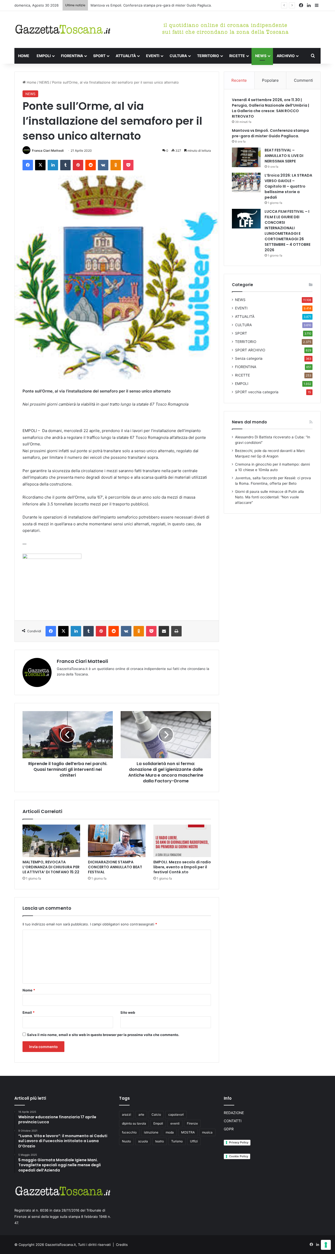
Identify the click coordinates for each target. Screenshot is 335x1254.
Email (29, 1012)
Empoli (158, 1123)
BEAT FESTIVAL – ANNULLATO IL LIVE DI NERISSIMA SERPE (284, 156)
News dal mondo (249, 422)
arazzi (126, 1114)
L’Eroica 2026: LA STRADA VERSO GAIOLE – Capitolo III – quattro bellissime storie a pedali (288, 186)
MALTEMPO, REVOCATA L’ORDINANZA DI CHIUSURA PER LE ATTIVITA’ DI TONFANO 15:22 (51, 867)
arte (141, 1114)
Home (31, 82)
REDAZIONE (234, 1113)
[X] (40, 165)
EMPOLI (44, 55)
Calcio (156, 1114)
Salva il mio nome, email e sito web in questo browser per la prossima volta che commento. (103, 1035)
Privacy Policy (238, 1142)
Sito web (127, 1012)
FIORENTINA (72, 55)
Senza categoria (249, 358)
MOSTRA (188, 1132)
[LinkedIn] (53, 165)
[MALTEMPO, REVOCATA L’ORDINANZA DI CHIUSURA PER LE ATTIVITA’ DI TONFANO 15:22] (51, 841)
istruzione (151, 1132)
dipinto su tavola (134, 1123)
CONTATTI (233, 1121)
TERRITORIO (208, 55)
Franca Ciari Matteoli (48, 150)
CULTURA (178, 55)
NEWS (260, 55)
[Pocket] (128, 165)
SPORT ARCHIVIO (250, 350)
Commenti (303, 80)
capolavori (176, 1114)
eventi (175, 1123)
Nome (29, 990)
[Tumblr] (65, 165)
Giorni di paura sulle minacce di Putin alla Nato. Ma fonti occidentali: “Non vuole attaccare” (269, 497)
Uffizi (194, 1141)
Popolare (270, 80)
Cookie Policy (238, 1156)
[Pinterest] (78, 165)
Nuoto (126, 1141)
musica (207, 1132)
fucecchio (129, 1132)
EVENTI (152, 55)
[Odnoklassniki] (115, 165)
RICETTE (237, 55)
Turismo (177, 1141)
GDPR (229, 1129)
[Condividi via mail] (164, 631)
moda (170, 1132)
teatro (159, 1141)
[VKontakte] (103, 165)
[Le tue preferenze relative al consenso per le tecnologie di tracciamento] (326, 1245)
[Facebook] (28, 165)
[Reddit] (90, 165)
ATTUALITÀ (126, 55)
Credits (122, 1244)
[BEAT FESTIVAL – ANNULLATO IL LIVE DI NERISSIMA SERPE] (246, 157)
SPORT (99, 55)
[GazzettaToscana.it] (62, 29)
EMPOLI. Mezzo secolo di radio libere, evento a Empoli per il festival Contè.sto (182, 867)
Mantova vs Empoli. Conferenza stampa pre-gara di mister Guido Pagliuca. (151, 5)
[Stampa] (176, 631)
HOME (23, 55)
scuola (143, 1141)
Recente (239, 80)
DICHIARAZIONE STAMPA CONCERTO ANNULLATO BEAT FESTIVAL (115, 867)
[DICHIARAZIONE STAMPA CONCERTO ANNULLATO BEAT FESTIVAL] (117, 841)
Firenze (192, 1123)
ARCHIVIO (286, 55)
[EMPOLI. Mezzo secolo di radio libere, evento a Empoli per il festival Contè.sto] (182, 841)
